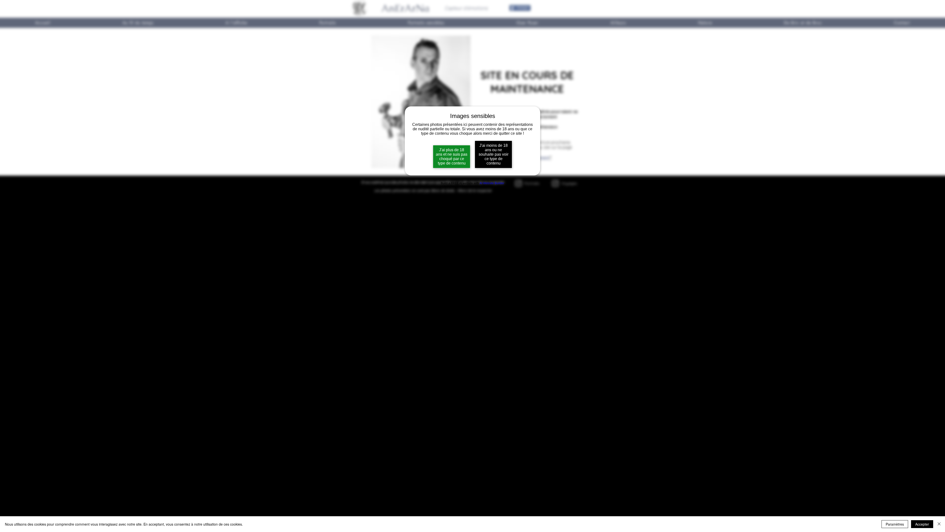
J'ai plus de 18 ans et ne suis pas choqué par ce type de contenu (451, 156)
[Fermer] (939, 524)
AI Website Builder (492, 183)
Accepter (922, 524)
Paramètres (895, 524)
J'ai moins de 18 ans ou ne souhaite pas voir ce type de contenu (493, 154)
